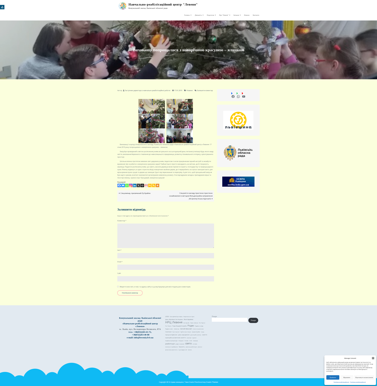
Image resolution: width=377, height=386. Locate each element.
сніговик (195, 344)
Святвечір (176, 329)
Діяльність (198, 15)
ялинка (190, 350)
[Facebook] (119, 185)
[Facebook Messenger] (123, 185)
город (202, 332)
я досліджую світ (182, 350)
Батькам (236, 15)
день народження (183, 335)
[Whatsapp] (127, 185)
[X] (138, 185)
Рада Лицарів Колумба (179, 326)
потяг (190, 340)
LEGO (167, 316)
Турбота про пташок (185, 332)
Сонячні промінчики (198, 329)
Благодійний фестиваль (176, 316)
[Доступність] (2, 7)
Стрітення (168, 332)
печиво (186, 340)
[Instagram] (130, 185)
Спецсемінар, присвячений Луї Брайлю (135, 193)
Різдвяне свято (169, 329)
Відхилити (346, 377)
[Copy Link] (153, 185)
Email (120, 262)
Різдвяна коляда (199, 326)
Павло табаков (194, 323)
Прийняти (333, 377)
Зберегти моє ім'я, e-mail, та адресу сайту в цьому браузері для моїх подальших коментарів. (155, 287)
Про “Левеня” (223, 15)
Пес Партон (202, 323)
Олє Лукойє (186, 323)
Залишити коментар (204, 90)
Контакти (256, 15)
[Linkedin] (134, 185)
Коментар (121, 221)
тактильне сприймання (171, 347)
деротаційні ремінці (195, 335)
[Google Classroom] (150, 185)
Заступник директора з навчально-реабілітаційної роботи (147, 90)
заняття (204, 335)
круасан (194, 337)
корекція (189, 337)
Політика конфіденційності (341, 382)
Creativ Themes (212, 382)
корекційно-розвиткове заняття (175, 338)
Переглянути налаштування (364, 377)
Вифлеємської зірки (188, 316)
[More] (157, 185)
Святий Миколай (186, 329)
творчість (182, 347)
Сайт (119, 273)
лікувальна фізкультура (171, 340)
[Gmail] (146, 185)
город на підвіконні (171, 335)
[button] (373, 358)
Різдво (191, 325)
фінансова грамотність (171, 350)
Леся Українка (188, 319)
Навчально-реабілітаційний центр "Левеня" (163, 4)
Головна (187, 15)
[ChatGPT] (142, 185)
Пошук (214, 316)
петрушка (180, 340)
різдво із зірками (179, 344)
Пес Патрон (168, 326)
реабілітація (170, 344)
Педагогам (210, 15)
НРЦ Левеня (173, 322)
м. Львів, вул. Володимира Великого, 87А (140, 329)
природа (195, 340)
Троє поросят (176, 332)
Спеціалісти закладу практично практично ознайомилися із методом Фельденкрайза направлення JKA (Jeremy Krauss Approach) (191, 196)
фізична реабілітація (191, 347)
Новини (246, 15)
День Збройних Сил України (174, 319)
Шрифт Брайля (196, 332)
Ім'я (119, 250)
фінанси (200, 347)
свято (188, 343)
